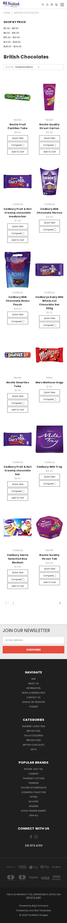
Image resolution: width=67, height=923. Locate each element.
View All (33, 815)
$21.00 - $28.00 (12, 42)
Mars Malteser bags (49, 382)
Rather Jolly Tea (33, 769)
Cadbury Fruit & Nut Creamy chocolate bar (18, 470)
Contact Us (34, 697)
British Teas (33, 730)
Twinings (33, 782)
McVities (33, 801)
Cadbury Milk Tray (49, 467)
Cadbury (33, 773)
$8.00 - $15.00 (11, 33)
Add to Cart (17, 151)
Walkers (33, 806)
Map (33, 678)
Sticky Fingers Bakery (33, 810)
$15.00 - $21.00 (12, 37)
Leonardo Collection (33, 792)
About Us (33, 683)
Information (33, 688)
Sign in (26, 702)
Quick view (17, 138)
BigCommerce (40, 905)
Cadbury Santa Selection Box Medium (17, 558)
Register (40, 702)
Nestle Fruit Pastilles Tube (18, 126)
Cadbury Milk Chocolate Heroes (49, 210)
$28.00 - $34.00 (12, 46)
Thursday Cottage (33, 778)
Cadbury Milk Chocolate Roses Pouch (17, 300)
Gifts (34, 749)
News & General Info (33, 692)
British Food (33, 740)
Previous (6, 919)
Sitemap (33, 706)
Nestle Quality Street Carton (49, 126)
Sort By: (10, 67)
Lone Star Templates (40, 910)
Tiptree (33, 796)
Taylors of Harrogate (33, 787)
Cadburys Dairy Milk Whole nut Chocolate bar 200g (49, 302)
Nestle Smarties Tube (17, 384)
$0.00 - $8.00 (11, 28)
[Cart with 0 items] (56, 4)
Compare (16, 145)
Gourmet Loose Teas (33, 726)
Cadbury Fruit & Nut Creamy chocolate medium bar (18, 212)
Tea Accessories (33, 735)
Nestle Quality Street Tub (49, 557)
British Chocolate (33, 744)
